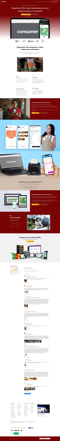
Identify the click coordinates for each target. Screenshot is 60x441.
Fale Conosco (42, 438)
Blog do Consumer (26, 407)
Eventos (25, 416)
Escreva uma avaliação (13, 274)
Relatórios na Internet (13, 416)
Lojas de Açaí (32, 411)
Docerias (32, 408)
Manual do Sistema (19, 405)
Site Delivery (38, 271)
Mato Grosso (32, 421)
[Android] (33, 427)
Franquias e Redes (33, 410)
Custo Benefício (29, 271)
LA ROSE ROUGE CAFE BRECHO (28, 323)
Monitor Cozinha (12, 411)
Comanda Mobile (12, 406)
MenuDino (35, 271)
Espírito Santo (25, 421)
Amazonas (16, 421)
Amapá (14, 421)
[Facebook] (28, 427)
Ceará (19, 421)
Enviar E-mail (19, 409)
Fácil (32, 271)
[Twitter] (32, 427)
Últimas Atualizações (20, 414)
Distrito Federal (21, 421)
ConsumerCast (25, 415)
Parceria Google (25, 414)
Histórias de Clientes (26, 408)
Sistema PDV (12, 405)
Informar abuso (27, 294)
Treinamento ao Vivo (20, 406)
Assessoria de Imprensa (26, 409)
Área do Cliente (25, 406)
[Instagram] (31, 427)
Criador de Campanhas (13, 414)
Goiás (27, 421)
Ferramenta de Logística (13, 412)
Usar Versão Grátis (48, 438)
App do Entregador (12, 413)
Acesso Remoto (19, 410)
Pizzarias (32, 406)
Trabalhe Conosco (26, 405)
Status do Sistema (19, 415)
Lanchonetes (32, 407)
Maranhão (29, 421)
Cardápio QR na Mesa (13, 407)
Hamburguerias (32, 405)
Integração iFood (12, 410)
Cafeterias (32, 412)
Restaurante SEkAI (27, 275)
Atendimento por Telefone (19, 408)
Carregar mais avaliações (28, 393)
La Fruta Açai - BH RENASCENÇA (28, 285)
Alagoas (12, 421)
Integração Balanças (13, 415)
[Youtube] (29, 427)
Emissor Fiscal (12, 408)
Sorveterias (32, 409)
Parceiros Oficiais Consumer (26, 411)
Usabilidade (25, 271)
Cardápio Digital (12, 409)
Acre (10, 421)
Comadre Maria (27, 310)
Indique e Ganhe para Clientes (26, 412)
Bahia (18, 421)
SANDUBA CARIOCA (27, 296)
